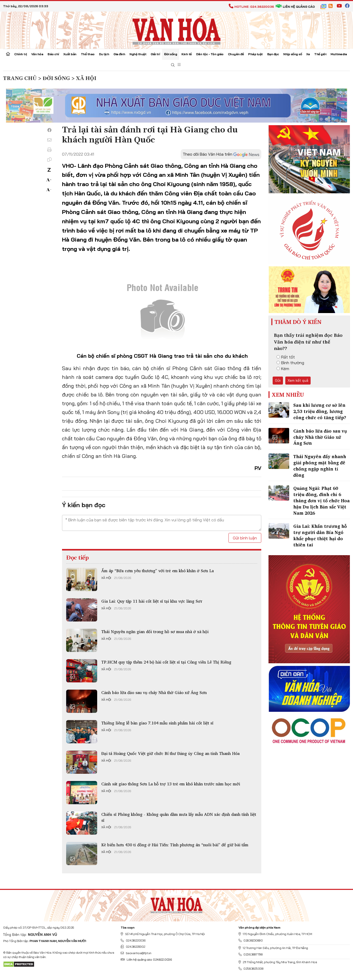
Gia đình (119, 54)
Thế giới (320, 54)
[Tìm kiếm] (173, 65)
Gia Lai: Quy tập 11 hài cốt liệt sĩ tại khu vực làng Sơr (151, 601)
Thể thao (88, 54)
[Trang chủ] (8, 54)
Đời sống (170, 54)
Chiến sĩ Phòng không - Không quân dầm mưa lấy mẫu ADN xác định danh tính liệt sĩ (178, 817)
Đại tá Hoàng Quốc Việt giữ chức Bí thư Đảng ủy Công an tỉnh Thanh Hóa (170, 753)
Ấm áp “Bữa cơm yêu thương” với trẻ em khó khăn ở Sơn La (157, 570)
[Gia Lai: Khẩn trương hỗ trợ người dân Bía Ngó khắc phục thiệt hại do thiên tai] (278, 531)
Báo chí (53, 54)
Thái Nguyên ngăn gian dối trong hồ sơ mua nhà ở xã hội (155, 631)
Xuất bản (69, 54)
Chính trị (20, 54)
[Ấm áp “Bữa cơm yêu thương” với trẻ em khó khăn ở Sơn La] (81, 579)
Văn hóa (37, 54)
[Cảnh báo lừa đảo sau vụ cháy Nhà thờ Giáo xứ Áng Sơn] (81, 701)
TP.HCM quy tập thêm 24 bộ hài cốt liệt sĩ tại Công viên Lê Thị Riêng (166, 662)
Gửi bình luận (245, 537)
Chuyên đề (236, 54)
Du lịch (104, 54)
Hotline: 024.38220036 (254, 7)
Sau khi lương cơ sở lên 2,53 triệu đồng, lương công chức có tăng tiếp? (319, 411)
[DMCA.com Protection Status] (18, 964)
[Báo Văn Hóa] (176, 903)
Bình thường (292, 362)
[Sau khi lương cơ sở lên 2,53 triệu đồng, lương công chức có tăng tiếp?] (278, 410)
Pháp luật (255, 54)
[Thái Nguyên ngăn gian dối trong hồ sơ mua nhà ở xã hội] (81, 640)
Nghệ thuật (137, 54)
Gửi (278, 380)
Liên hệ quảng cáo (299, 7)
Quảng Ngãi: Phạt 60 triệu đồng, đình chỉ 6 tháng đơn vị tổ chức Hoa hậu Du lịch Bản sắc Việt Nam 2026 (321, 500)
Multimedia (339, 54)
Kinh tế (186, 54)
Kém (285, 368)
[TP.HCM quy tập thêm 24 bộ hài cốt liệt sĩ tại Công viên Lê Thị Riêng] (81, 670)
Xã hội (106, 577)
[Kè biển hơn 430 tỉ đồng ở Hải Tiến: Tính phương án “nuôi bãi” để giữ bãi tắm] (81, 853)
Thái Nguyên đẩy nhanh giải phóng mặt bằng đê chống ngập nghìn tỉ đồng (319, 465)
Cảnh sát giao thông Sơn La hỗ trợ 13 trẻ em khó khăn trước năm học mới (170, 783)
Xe (308, 54)
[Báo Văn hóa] (176, 29)
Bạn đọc (273, 54)
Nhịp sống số (292, 54)
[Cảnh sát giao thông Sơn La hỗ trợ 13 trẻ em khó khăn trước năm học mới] (81, 792)
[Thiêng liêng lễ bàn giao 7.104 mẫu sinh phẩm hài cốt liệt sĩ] (81, 731)
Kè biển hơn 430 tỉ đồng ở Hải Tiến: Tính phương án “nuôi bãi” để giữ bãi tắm (174, 844)
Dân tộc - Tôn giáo (210, 54)
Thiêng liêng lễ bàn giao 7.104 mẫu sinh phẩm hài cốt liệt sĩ (157, 723)
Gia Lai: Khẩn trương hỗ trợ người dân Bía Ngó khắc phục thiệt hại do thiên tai (320, 535)
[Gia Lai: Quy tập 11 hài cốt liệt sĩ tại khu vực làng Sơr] (81, 609)
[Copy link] (49, 159)
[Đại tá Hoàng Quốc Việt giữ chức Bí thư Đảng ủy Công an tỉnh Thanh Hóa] (81, 762)
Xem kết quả (298, 380)
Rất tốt (288, 357)
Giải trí (155, 54)
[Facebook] (49, 130)
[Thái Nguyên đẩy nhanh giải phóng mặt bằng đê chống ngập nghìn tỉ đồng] (278, 461)
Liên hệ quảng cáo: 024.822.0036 (149, 959)
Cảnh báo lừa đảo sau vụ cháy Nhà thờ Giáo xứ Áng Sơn (154, 692)
